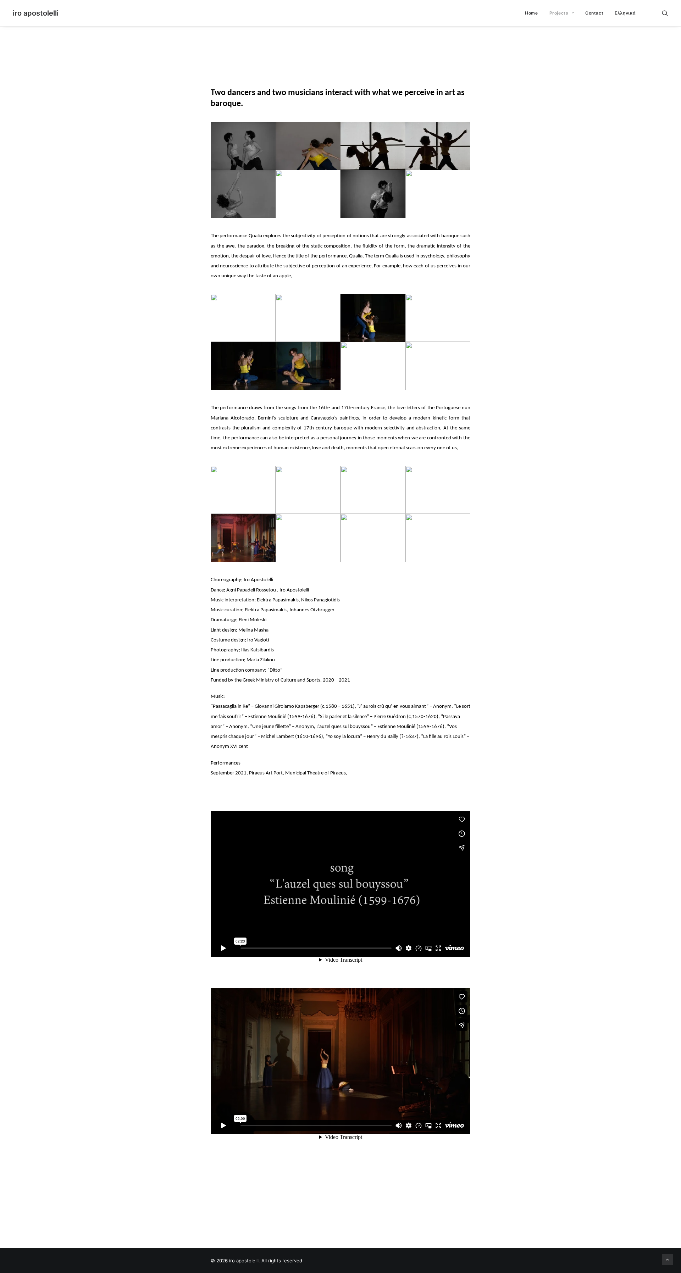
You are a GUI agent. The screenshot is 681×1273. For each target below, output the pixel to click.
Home (531, 13)
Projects (559, 13)
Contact (594, 13)
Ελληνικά (625, 13)
